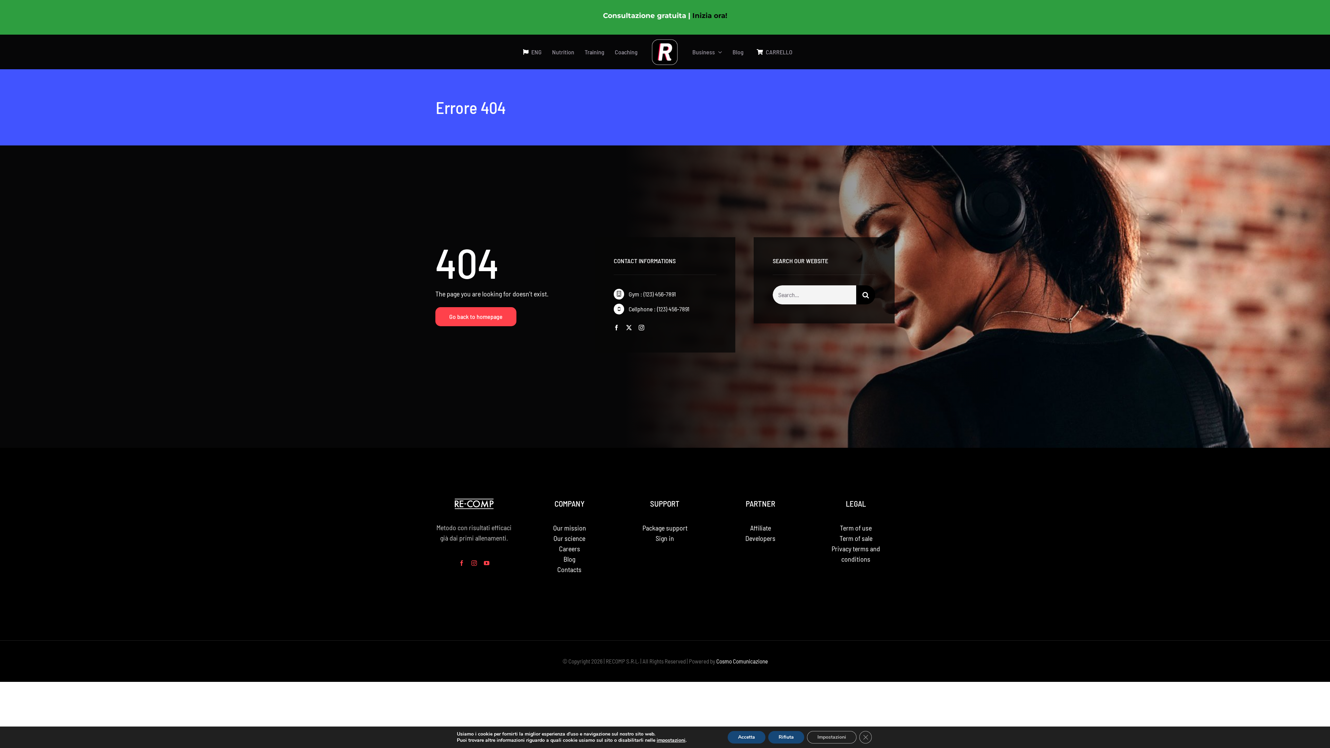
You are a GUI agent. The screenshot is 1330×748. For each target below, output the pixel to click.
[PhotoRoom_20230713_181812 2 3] (664, 42)
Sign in (665, 538)
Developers (760, 538)
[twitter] (629, 327)
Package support (665, 528)
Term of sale (856, 538)
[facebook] (616, 327)
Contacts (569, 569)
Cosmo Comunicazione (742, 661)
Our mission (569, 528)
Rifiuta (786, 737)
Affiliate (760, 528)
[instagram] (641, 327)
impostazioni (671, 740)
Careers (569, 548)
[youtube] (486, 563)
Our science (569, 538)
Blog (569, 559)
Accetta (746, 737)
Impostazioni (831, 737)
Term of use (856, 528)
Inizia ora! (709, 15)
